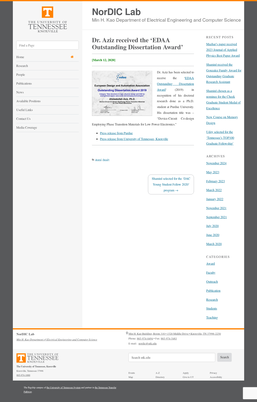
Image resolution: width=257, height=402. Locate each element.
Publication (213, 290)
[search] (47, 45)
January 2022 (214, 199)
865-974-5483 (169, 338)
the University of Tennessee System (64, 387)
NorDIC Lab (116, 11)
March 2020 (214, 244)
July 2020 (212, 226)
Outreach (212, 281)
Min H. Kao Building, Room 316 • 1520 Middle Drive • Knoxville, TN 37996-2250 (174, 333)
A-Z (158, 372)
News (20, 92)
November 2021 (216, 208)
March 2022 (214, 190)
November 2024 (216, 163)
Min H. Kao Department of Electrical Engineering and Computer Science (166, 19)
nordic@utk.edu (148, 343)
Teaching (212, 317)
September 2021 (216, 217)
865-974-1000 (23, 375)
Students (211, 308)
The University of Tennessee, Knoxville (47, 18)
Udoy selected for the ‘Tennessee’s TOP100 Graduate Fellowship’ (220, 137)
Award (98, 159)
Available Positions (28, 101)
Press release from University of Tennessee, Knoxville (134, 139)
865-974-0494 (145, 338)
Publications (24, 83)
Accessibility (216, 377)
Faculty (106, 159)
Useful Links (24, 110)
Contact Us (23, 118)
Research (22, 66)
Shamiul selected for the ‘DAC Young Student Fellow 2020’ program (171, 184)
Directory (160, 377)
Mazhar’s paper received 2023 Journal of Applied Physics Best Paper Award (223, 50)
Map (130, 377)
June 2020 (212, 235)
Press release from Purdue (116, 133)
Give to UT (188, 377)
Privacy (213, 372)
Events (131, 372)
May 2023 (212, 172)
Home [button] (20, 57)
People (20, 74)
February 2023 (215, 181)
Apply (186, 372)
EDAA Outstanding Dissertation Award (175, 84)
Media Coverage (26, 127)
